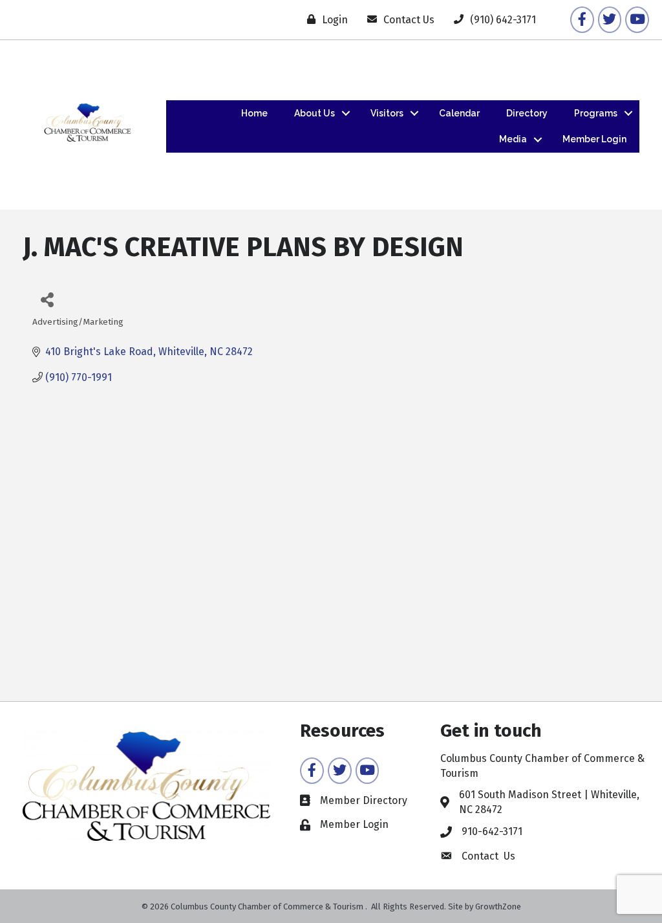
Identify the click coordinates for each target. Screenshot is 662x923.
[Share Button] (46, 299)
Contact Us (488, 856)
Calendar (459, 113)
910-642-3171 (492, 831)
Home (254, 113)
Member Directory (363, 800)
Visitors (386, 113)
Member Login (594, 139)
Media (513, 139)
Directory (527, 113)
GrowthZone (498, 906)
